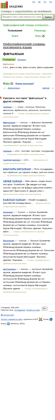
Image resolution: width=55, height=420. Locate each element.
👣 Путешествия (7, 315)
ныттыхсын (9, 269)
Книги (15, 36)
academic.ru (12, 5)
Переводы (40, 30)
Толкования (15, 30)
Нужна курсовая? (24, 83)
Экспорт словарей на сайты (11, 319)
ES (45, 2)
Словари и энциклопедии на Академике (26, 11)
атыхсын (8, 212)
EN (33, 2)
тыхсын (7, 107)
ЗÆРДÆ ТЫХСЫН (12, 181)
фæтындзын (14, 88)
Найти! (48, 17)
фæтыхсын (9, 122)
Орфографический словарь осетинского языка (27, 25)
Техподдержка (19, 310)
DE (39, 2)
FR (50, 2)
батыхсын (8, 240)
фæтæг (46, 88)
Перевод (21, 59)
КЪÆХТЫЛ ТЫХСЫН (14, 200)
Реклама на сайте (33, 310)
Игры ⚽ (40, 36)
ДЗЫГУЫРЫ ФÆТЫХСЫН (17, 169)
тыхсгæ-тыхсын (11, 160)
